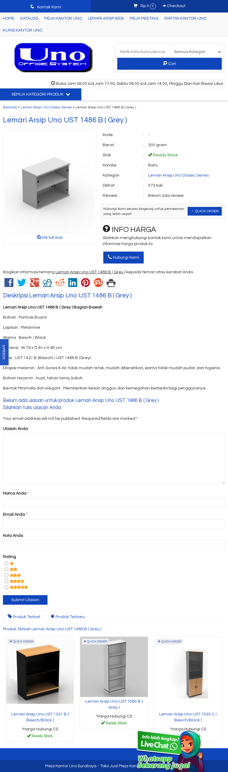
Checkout (176, 6)
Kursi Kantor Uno (22, 30)
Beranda (10, 107)
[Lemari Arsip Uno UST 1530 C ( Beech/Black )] (188, 673)
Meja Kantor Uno (63, 18)
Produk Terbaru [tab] (70, 617)
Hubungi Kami (125, 257)
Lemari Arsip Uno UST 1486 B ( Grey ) (65, 120)
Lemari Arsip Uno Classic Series (46, 107)
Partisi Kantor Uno (185, 18)
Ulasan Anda (15, 429)
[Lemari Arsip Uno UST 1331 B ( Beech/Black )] (40, 673)
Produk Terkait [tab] (26, 617)
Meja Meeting (144, 18)
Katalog (29, 18)
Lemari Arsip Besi (106, 18)
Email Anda (14, 514)
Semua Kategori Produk (38, 94)
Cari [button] (171, 64)
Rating (9, 557)
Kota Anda (13, 536)
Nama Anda (14, 493)
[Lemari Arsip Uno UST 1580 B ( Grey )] (114, 667)
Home (8, 18)
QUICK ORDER (206, 211)
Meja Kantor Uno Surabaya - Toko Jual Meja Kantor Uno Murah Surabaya (114, 766)
